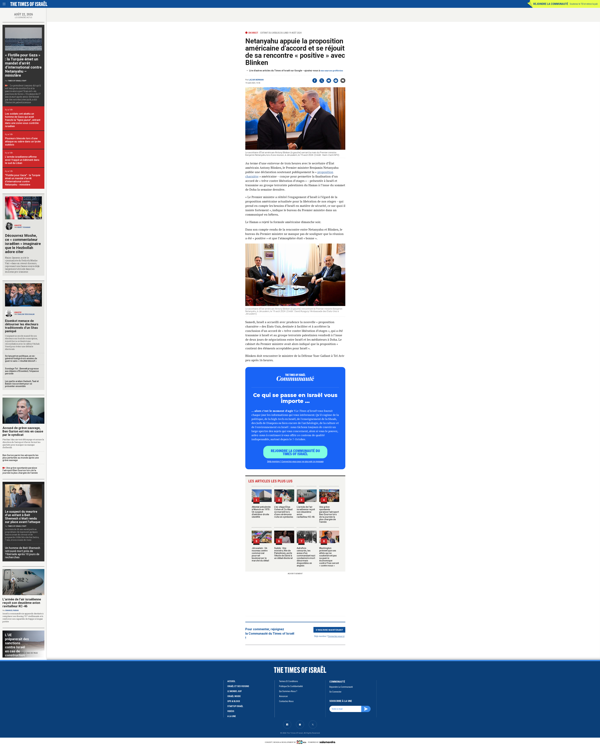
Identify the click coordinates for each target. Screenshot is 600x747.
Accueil (231, 681)
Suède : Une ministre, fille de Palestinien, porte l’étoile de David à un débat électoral (283, 553)
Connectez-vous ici (336, 636)
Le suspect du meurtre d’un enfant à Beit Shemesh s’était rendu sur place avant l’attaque (22, 517)
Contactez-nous (286, 701)
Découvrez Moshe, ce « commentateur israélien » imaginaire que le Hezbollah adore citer (23, 243)
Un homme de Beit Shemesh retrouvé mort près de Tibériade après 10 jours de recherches (22, 552)
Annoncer (283, 696)
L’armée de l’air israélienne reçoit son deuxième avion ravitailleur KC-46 (306, 512)
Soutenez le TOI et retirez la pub (584, 4)
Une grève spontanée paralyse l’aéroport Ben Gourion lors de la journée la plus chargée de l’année (329, 514)
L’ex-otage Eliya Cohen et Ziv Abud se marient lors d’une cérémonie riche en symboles (283, 512)
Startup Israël (235, 706)
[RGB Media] (302, 742)
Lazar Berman (256, 80)
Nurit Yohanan (24, 227)
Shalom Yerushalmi (26, 314)
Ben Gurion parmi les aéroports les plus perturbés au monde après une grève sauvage (20, 457)
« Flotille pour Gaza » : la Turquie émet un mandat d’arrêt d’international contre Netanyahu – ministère (23, 65)
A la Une (231, 716)
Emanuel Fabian (12, 610)
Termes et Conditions (288, 681)
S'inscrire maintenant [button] (329, 629)
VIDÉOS (230, 711)
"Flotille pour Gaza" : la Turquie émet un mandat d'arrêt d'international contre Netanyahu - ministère (22, 180)
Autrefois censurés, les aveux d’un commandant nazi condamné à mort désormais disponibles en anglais (306, 557)
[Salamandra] (327, 742)
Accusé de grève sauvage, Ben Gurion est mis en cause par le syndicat (22, 431)
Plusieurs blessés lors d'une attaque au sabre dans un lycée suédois (23, 141)
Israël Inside (234, 696)
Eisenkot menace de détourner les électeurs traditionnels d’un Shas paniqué (21, 326)
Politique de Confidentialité (291, 686)
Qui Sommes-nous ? (288, 691)
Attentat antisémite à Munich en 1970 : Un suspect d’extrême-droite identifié (261, 512)
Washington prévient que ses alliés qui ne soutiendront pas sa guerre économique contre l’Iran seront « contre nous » (329, 557)
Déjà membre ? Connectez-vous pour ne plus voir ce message (295, 461)
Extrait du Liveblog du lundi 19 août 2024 (280, 33)
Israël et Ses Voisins (238, 686)
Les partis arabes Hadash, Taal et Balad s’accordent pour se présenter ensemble (22, 383)
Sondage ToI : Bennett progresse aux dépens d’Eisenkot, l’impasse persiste (22, 371)
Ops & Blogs (233, 701)
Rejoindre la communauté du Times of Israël (295, 452)
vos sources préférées (331, 70)
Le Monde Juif (234, 691)
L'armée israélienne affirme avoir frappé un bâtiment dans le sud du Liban (22, 160)
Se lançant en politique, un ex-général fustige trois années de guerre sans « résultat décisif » (21, 358)
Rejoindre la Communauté (550, 3)
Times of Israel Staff (17, 81)
